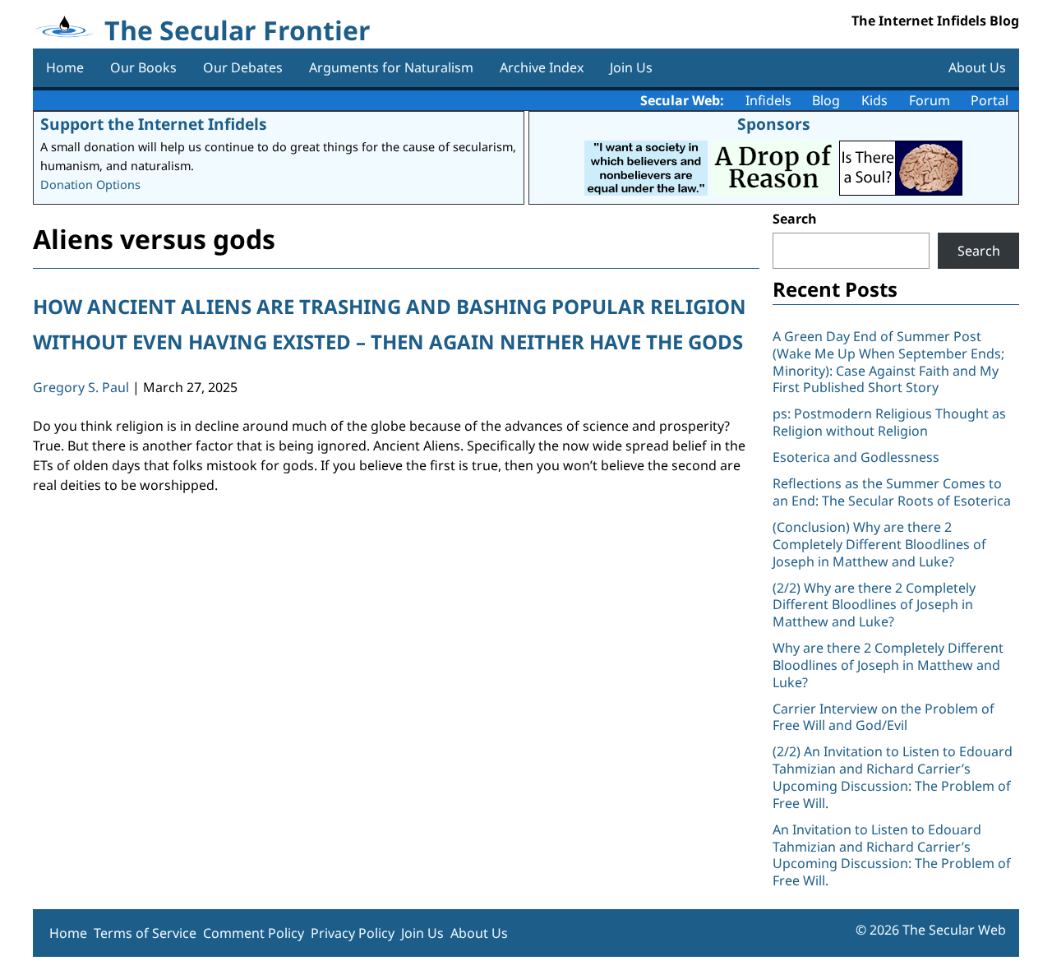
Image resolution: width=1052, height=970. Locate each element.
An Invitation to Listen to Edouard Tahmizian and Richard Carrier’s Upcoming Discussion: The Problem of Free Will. (892, 854)
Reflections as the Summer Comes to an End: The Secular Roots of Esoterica (892, 492)
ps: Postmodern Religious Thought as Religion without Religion (889, 422)
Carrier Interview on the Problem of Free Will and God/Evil (883, 717)
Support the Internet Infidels (153, 124)
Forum (929, 100)
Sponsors (773, 124)
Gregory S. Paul (81, 387)
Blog (826, 100)
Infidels (768, 100)
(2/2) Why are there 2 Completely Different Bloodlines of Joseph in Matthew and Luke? (874, 605)
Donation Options (90, 184)
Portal (989, 100)
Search (795, 218)
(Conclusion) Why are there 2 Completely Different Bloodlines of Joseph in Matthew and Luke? (879, 544)
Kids (874, 100)
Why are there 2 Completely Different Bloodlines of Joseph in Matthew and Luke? (888, 665)
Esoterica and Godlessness (856, 457)
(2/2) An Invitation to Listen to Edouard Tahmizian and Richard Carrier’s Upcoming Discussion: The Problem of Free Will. (893, 776)
